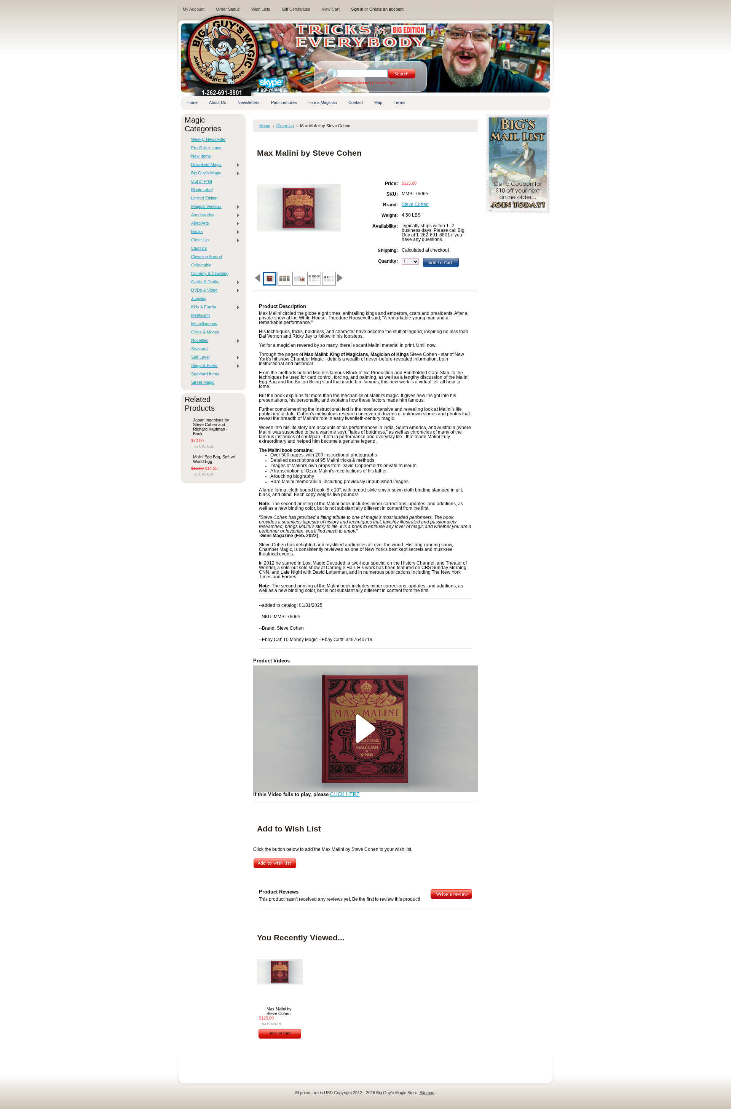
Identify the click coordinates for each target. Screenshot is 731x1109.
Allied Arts (198, 223)
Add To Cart (280, 1033)
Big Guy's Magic (204, 173)
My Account (193, 9)
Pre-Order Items (206, 147)
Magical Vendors (204, 206)
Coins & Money (205, 332)
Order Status (228, 9)
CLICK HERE (345, 794)
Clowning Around (206, 256)
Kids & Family (201, 307)
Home (264, 125)
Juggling (198, 298)
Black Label (201, 189)
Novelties (197, 340)
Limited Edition (204, 198)
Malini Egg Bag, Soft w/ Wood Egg (214, 459)
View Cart (331, 9)
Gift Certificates (296, 9)
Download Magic (204, 165)
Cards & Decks (203, 282)
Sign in (357, 9)
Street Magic (202, 382)
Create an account (386, 9)
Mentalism (200, 315)
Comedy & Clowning (209, 273)
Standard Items (205, 374)
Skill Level (198, 357)
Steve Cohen (415, 204)
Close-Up (198, 240)
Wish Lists (260, 9)
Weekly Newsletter (208, 139)
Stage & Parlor (202, 366)
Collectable (201, 265)
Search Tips (384, 83)
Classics (199, 248)
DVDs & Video (202, 290)
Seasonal (199, 348)
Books (195, 232)
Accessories (200, 215)
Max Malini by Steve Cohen (279, 1011)
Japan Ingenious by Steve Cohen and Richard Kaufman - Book (211, 427)
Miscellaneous (204, 323)
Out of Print (201, 181)
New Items (201, 156)
